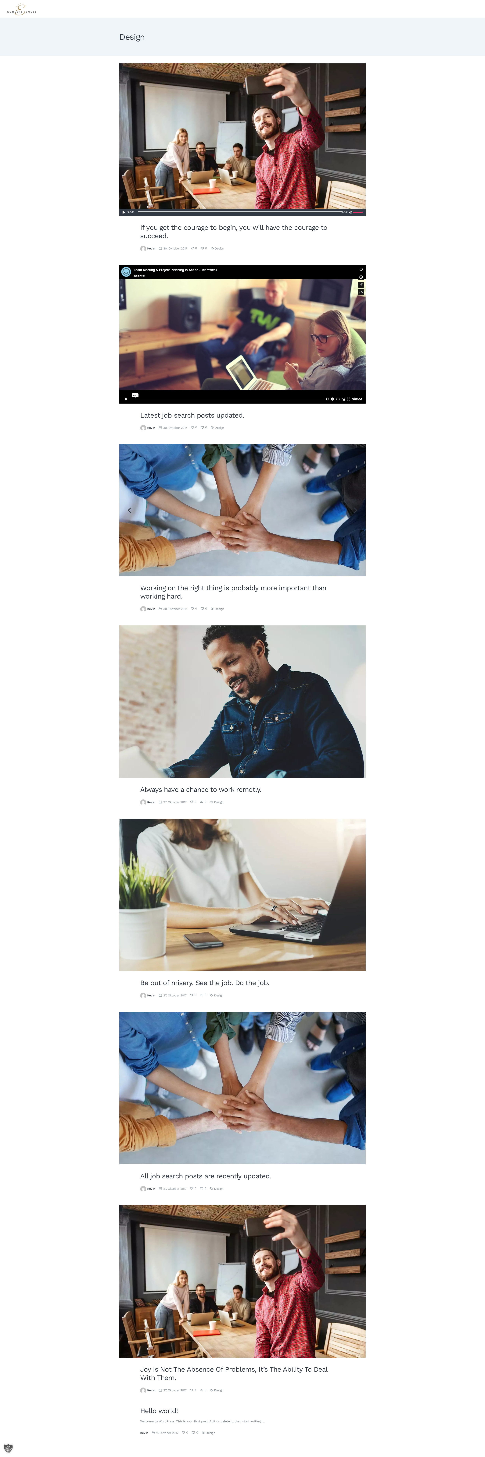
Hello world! (159, 1411)
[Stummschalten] (350, 212)
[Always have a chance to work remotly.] (242, 701)
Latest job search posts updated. (192, 415)
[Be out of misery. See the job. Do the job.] (242, 895)
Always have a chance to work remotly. (200, 790)
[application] (242, 212)
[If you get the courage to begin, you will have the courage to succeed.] (242, 139)
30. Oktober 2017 (175, 248)
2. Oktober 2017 (167, 1433)
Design (219, 248)
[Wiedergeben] (124, 212)
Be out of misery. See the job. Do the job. (204, 983)
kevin (151, 248)
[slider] (358, 212)
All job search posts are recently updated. (205, 1176)
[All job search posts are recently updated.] (242, 1088)
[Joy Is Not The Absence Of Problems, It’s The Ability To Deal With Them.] (242, 1281)
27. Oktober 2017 (175, 802)
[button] (8, 1448)
